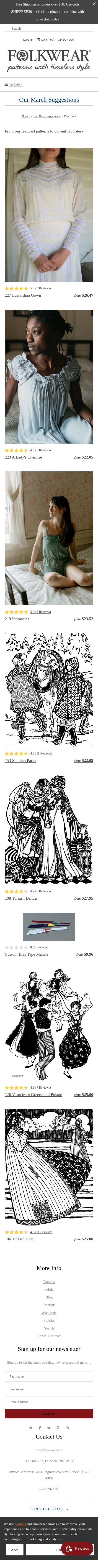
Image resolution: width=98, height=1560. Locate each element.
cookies (20, 1524)
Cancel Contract (49, 1336)
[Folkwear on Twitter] (31, 1428)
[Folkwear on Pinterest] (58, 1428)
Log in (28, 39)
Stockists (49, 1305)
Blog (49, 1297)
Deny (60, 1550)
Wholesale (49, 1313)
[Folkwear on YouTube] (49, 1428)
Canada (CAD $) (47, 1509)
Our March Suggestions (49, 99)
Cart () (47, 39)
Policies (49, 1320)
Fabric (49, 1289)
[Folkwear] (49, 62)
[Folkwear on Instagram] (67, 1428)
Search (49, 1328)
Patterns (49, 1282)
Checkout (66, 39)
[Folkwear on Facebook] (40, 1428)
